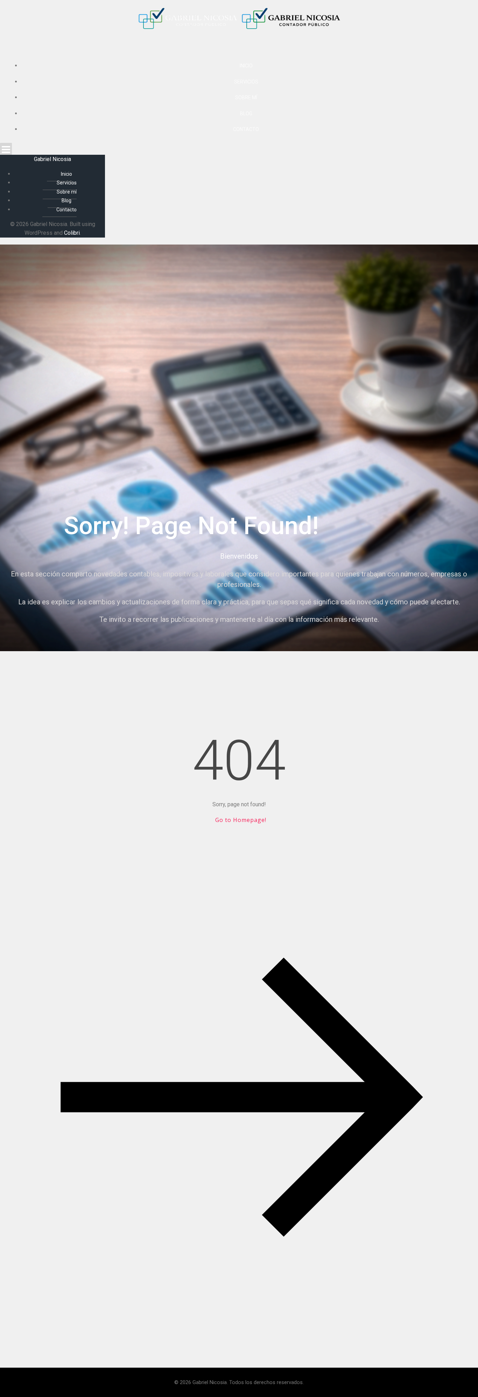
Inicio (246, 65)
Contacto (246, 129)
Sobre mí (246, 97)
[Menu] (239, 149)
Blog (246, 113)
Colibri (72, 233)
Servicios (246, 82)
